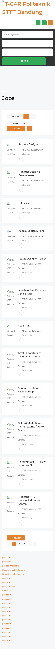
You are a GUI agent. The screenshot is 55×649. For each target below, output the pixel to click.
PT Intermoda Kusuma (31, 331)
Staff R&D (24, 325)
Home (5, 91)
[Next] (30, 544)
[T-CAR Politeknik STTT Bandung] (27, 8)
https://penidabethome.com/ (14, 574)
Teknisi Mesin (26, 203)
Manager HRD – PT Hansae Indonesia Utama (29, 500)
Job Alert (17, 129)
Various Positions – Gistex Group (29, 390)
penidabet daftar (9, 586)
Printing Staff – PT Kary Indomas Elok (32, 463)
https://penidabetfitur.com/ (13, 570)
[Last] (35, 544)
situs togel (6, 590)
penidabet (6, 557)
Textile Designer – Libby (32, 258)
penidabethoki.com (10, 566)
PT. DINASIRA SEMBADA (32, 150)
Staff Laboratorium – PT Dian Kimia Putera (32, 355)
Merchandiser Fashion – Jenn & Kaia (32, 292)
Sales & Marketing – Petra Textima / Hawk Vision (31, 427)
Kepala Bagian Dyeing (31, 230)
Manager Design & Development (29, 173)
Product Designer (28, 144)
